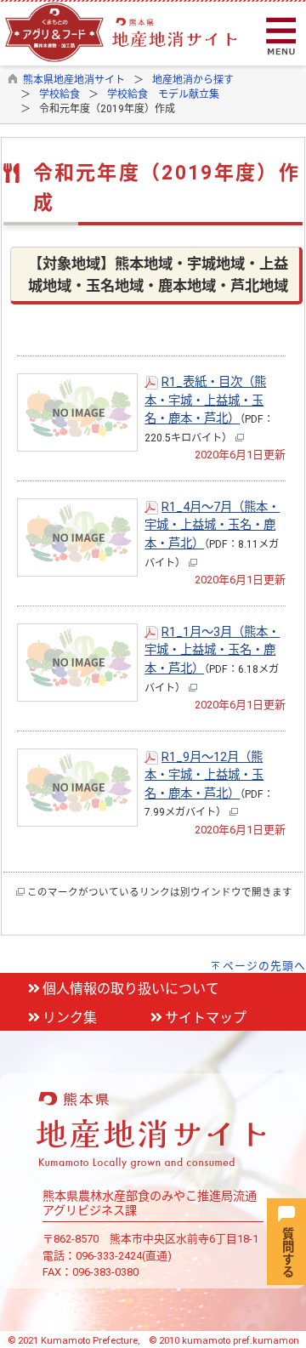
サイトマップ (205, 1018)
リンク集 (69, 1018)
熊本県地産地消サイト (74, 80)
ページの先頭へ (264, 965)
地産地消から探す (193, 80)
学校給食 (59, 94)
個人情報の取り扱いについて (130, 989)
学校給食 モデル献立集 (163, 94)
